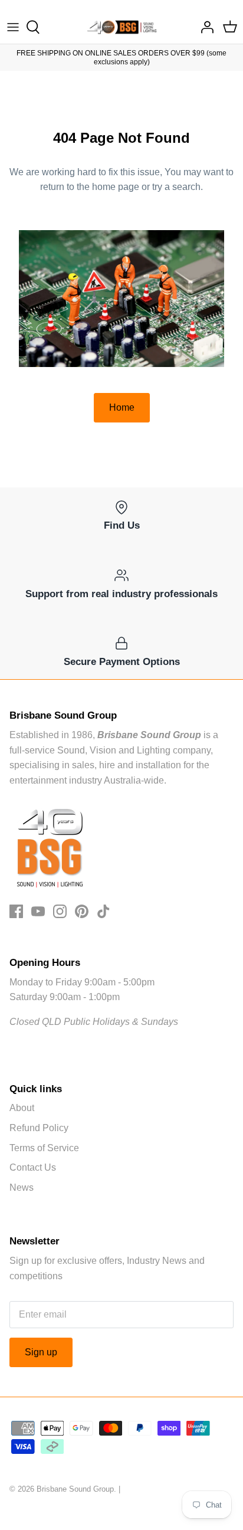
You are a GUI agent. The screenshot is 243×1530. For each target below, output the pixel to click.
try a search (176, 187)
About (21, 1108)
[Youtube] (38, 911)
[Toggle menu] (13, 27)
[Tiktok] (103, 911)
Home (121, 407)
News (21, 1187)
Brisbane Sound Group (75, 1489)
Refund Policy (38, 1128)
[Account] (204, 27)
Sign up (41, 1352)
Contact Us (32, 1167)
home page (115, 187)
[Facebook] (16, 911)
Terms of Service (44, 1148)
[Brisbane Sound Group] (122, 27)
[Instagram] (60, 911)
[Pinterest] (81, 911)
